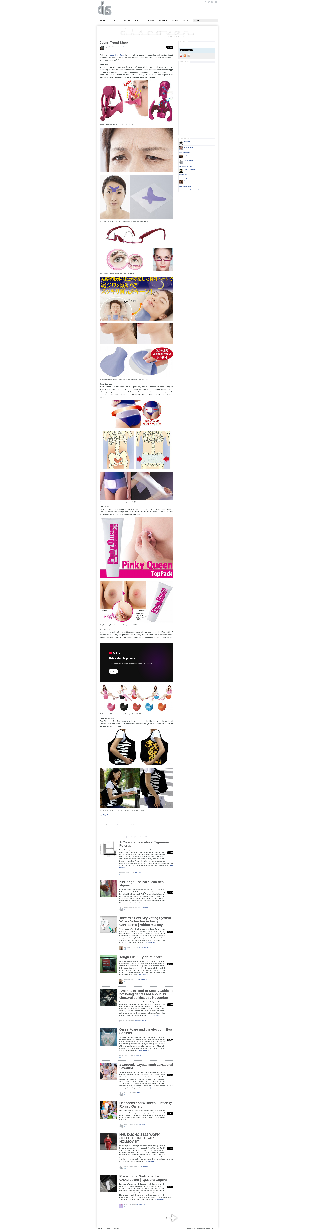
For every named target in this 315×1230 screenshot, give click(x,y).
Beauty (105, 824)
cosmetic (114, 824)
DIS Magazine (105, 8)
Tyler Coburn (138, 872)
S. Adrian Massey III (145, 947)
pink (128, 824)
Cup (185, 155)
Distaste (114, 20)
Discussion (149, 20)
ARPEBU (187, 142)
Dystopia (126, 20)
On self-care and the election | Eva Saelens (145, 1031)
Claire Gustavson (184, 152)
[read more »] (155, 903)
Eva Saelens (137, 1055)
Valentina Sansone (185, 186)
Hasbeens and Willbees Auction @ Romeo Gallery (145, 1104)
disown (175, 20)
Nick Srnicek (183, 174)
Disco (137, 20)
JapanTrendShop (117, 55)
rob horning (183, 178)
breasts (109, 824)
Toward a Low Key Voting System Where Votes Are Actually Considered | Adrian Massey (145, 921)
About (100, 1228)
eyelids (120, 824)
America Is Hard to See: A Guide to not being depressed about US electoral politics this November (146, 994)
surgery (132, 824)
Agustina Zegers (142, 1204)
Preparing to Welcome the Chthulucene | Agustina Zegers (143, 1178)
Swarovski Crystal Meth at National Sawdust (146, 1066)
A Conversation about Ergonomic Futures (145, 844)
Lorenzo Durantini (190, 169)
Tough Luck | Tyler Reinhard (140, 957)
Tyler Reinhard (143, 979)
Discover (101, 20)
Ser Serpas (187, 181)
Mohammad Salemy (140, 1020)
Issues (185, 20)
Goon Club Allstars (185, 166)
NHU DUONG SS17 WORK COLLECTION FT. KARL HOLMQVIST (139, 1138)
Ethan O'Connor (122, 47)
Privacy (116, 1228)
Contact (108, 1228)
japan (124, 824)
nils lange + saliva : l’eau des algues (141, 883)
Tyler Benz (107, 815)
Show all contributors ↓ (197, 190)
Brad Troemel (188, 147)
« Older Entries (172, 1218)
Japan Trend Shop (114, 42)
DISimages (163, 20)
